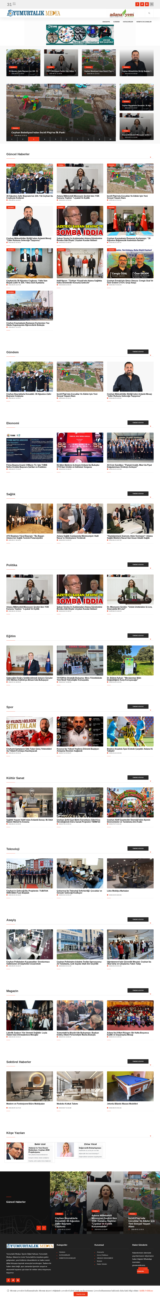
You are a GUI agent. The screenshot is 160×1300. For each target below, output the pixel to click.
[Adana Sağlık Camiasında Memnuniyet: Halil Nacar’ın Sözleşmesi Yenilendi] (80, 519)
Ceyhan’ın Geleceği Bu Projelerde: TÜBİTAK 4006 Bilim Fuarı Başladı (27, 892)
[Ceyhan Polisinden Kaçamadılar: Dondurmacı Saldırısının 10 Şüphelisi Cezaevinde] (29, 944)
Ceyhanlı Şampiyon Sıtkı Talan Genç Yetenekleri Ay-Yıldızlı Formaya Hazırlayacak (29, 750)
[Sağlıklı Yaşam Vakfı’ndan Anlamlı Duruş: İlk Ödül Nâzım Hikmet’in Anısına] (29, 802)
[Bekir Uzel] (15, 1151)
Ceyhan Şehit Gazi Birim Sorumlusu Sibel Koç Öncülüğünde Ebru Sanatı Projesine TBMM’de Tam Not (78, 822)
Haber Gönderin (142, 1270)
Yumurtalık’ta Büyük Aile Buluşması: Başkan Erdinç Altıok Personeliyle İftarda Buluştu (78, 1034)
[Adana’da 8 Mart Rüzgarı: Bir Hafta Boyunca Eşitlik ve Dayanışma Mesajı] (130, 1015)
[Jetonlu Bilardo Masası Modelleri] (130, 1086)
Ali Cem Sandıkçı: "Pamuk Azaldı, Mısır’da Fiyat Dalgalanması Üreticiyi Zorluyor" (129, 466)
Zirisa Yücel (90, 1144)
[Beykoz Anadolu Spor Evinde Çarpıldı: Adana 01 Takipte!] (130, 731)
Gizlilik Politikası (146, 1290)
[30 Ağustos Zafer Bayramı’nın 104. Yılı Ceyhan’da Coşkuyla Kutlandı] (29, 179)
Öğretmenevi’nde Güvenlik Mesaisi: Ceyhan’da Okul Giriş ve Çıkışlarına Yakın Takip (129, 963)
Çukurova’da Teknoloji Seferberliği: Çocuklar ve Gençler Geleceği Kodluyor (79, 892)
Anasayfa (106, 21)
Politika (50, 67)
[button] (44, 1228)
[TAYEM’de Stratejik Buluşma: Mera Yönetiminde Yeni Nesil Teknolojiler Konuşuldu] (80, 660)
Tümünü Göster (138, 351)
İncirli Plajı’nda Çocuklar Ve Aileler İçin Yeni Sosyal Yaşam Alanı (127, 197)
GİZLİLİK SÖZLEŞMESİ (105, 1258)
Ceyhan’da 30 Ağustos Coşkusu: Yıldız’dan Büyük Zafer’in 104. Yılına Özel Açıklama (26, 282)
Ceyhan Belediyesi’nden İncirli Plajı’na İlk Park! (98, 71)
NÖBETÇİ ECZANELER (144, 21)
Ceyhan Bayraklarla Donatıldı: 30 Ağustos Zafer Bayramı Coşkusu (136, 105)
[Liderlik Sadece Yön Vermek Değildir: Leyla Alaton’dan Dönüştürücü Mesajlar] (29, 1015)
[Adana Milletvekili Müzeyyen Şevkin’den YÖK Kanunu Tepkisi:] (80, 179)
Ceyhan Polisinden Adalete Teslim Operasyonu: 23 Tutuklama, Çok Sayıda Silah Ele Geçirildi (79, 963)
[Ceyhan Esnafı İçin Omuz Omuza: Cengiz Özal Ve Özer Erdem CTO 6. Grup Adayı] (130, 263)
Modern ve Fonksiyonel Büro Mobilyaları (25, 1104)
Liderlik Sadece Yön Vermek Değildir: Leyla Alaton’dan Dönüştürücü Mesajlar (26, 1034)
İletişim (99, 1261)
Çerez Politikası (102, 1255)
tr (152, 4)
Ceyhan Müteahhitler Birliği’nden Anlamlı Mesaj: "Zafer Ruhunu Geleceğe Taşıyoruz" (29, 239)
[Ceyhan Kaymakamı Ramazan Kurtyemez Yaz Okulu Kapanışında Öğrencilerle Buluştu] (29, 306)
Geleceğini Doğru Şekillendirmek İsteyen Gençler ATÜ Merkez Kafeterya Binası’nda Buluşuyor (29, 679)
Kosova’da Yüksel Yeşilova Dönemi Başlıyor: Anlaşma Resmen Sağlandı (78, 750)
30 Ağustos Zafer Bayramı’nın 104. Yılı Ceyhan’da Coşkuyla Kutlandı (23, 71)
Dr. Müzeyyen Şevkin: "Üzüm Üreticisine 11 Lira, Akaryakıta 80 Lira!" (129, 608)
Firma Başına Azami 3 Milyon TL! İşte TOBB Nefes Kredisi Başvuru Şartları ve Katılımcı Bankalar (26, 467)
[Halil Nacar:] (80, 263)
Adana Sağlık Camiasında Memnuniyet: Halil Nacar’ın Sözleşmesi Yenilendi (77, 537)
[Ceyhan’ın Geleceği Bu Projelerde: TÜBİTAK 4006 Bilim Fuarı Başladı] (29, 873)
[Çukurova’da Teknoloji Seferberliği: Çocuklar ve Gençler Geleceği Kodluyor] (80, 873)
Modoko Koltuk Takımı (67, 1104)
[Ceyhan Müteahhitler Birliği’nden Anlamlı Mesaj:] (29, 221)
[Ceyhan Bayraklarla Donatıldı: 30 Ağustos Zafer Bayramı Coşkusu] (29, 377)
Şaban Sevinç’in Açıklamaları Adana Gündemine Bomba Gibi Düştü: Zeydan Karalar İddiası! (79, 239)
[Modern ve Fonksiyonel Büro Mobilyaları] (29, 1086)
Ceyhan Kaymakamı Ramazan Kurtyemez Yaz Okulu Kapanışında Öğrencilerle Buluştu (27, 324)
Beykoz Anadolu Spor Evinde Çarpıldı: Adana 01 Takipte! (130, 750)
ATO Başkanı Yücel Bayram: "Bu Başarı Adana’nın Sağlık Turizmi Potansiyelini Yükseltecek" (25, 538)
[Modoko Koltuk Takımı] (80, 1086)
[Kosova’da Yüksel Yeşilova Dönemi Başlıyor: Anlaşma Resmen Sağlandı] (80, 731)
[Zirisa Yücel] (65, 1149)
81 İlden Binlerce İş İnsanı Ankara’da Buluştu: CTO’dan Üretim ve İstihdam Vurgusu (78, 466)
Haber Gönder (102, 1264)
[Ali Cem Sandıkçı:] (130, 448)
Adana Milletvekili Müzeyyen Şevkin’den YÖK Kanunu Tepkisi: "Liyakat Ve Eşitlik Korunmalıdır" (136, 135)
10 (110, 139)
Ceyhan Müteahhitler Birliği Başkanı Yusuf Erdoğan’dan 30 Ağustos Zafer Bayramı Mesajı (136, 71)
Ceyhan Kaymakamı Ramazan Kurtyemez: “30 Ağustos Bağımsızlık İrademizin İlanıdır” (128, 239)
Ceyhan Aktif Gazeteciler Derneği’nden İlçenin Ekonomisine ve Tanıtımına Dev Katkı (128, 821)
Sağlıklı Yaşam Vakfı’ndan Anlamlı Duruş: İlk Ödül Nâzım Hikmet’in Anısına (29, 821)
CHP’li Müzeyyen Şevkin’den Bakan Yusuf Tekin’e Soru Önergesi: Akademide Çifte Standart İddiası (61, 71)
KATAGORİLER (128, 21)
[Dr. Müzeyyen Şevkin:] (130, 590)
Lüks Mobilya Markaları (118, 891)
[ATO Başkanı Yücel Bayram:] (29, 519)
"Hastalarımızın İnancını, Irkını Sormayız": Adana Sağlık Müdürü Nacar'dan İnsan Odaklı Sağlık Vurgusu (130, 538)
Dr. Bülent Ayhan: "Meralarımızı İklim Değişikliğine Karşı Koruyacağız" (124, 679)
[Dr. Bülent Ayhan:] (130, 660)
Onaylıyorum (80, 1294)
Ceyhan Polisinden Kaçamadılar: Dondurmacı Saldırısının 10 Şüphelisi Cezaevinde (28, 963)
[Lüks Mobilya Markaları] (130, 873)
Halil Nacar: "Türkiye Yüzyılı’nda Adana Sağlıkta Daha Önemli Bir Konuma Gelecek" (79, 282)
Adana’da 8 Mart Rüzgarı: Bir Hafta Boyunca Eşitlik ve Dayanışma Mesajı (128, 1034)
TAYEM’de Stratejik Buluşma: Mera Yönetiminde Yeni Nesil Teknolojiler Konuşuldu (79, 679)
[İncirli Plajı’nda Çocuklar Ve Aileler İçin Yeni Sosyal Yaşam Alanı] (130, 179)
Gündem (116, 21)
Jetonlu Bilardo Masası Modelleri (122, 1104)
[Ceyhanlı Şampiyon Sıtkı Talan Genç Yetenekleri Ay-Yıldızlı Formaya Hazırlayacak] (29, 731)
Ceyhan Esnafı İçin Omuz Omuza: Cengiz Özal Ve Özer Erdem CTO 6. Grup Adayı (130, 282)
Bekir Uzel (40, 1144)
